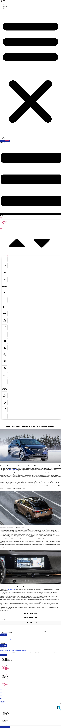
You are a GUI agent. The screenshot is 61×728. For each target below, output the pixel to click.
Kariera (4, 8)
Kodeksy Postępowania (5, 665)
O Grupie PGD (5, 6)
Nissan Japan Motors (13, 469)
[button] (30, 71)
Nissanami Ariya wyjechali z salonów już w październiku (30, 474)
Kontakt (4, 9)
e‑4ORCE (6, 545)
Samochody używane (5, 659)
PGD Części (4, 679)
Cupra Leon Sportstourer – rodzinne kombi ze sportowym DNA (13, 650)
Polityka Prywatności (5, 662)
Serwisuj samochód (6, 5)
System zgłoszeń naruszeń (6, 673)
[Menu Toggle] (1, 218)
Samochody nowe (5, 658)
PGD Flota (3, 677)
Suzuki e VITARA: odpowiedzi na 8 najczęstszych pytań (12, 639)
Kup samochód (5, 4)
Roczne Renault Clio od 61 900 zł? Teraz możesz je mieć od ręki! (13, 629)
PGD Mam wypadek (5, 676)
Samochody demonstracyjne (7, 660)
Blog (3, 7)
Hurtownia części (5, 678)
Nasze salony (4, 657)
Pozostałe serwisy (5, 661)
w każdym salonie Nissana (11, 589)
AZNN (3, 675)
